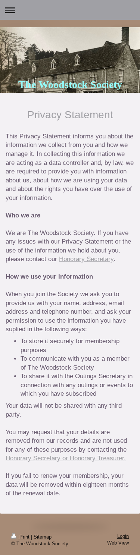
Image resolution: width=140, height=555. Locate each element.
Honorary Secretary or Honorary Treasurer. (66, 458)
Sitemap (43, 537)
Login (123, 536)
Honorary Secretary (86, 259)
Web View (118, 543)
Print (24, 537)
